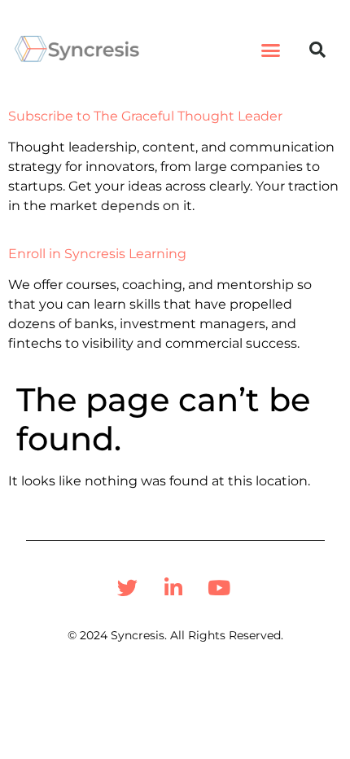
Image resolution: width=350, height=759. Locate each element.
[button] (271, 49)
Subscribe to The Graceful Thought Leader (145, 116)
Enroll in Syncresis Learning (97, 253)
